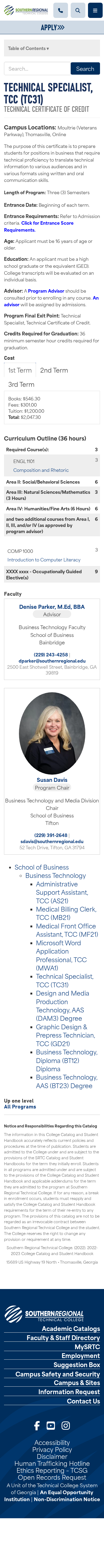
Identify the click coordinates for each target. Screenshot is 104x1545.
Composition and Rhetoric (41, 469)
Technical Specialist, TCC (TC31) (64, 980)
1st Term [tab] (20, 369)
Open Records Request (52, 1476)
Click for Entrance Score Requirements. (39, 226)
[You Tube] (51, 1425)
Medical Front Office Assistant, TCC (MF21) (67, 930)
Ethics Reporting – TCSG (52, 1469)
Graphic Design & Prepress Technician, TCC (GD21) (65, 1035)
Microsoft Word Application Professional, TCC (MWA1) (61, 955)
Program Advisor (46, 290)
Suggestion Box (77, 1364)
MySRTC (87, 1346)
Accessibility (52, 1442)
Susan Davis (52, 779)
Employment (81, 1355)
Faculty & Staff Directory (63, 1337)
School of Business (42, 866)
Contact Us (83, 1401)
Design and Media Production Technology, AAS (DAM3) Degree (62, 1005)
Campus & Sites (77, 1382)
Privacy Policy (52, 1448)
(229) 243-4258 (51, 654)
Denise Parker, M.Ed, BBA (52, 606)
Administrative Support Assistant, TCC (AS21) (62, 892)
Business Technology (55, 875)
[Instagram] (66, 1425)
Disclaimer (52, 1455)
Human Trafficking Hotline (52, 1462)
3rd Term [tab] (21, 384)
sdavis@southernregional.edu (52, 840)
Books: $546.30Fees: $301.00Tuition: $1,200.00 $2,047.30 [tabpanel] (26, 407)
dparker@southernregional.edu (52, 660)
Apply (49, 27)
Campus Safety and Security (57, 1374)
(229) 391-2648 (50, 834)
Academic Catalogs (71, 1328)
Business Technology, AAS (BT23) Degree (66, 1081)
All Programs (20, 1106)
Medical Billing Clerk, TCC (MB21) (66, 913)
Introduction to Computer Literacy (44, 559)
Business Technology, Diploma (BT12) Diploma (66, 1060)
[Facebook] (37, 1425)
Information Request (69, 1391)
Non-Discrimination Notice (67, 1499)
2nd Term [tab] (54, 369)
